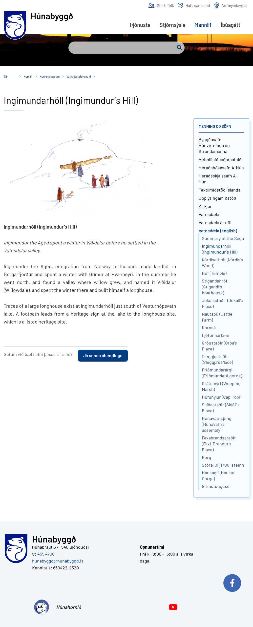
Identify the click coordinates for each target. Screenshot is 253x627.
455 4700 (46, 554)
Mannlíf (28, 76)
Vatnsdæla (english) (78, 76)
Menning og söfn (50, 76)
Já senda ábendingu (103, 355)
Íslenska (9, 77)
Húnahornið (67, 607)
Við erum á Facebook (234, 581)
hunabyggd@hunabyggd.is (57, 560)
